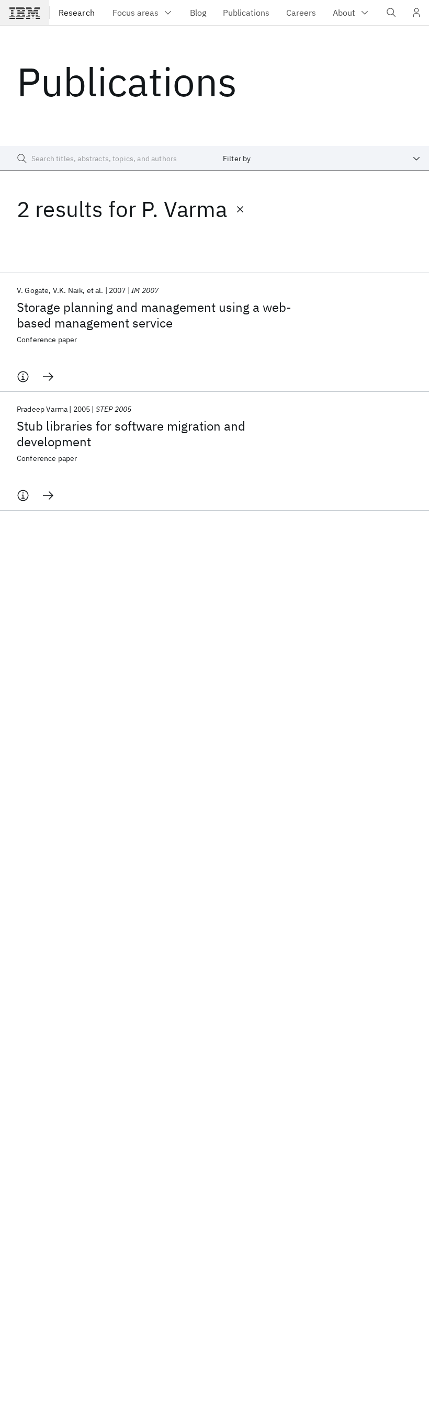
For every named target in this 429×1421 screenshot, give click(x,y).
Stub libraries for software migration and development (131, 433)
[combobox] (321, 158)
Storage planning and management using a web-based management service (154, 315)
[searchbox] (107, 158)
